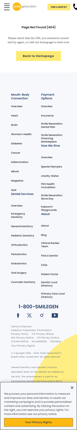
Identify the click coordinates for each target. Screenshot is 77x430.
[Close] (72, 387)
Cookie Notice (19, 341)
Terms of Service (21, 326)
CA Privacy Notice (43, 334)
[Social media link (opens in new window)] (18, 316)
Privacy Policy (19, 334)
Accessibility (39, 341)
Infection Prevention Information (31, 330)
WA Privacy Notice (22, 337)
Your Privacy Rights (23, 345)
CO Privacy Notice (48, 337)
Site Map (55, 341)
